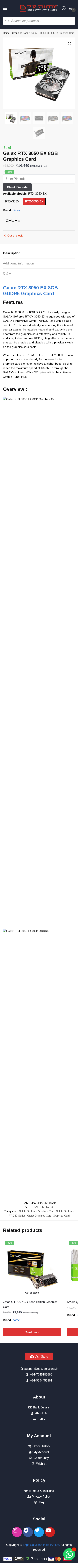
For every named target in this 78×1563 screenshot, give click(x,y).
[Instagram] (17, 1532)
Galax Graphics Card (39, 1215)
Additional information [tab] (18, 263)
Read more (32, 1332)
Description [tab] (12, 253)
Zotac (16, 1320)
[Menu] (9, 9)
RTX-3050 (12, 201)
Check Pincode (17, 187)
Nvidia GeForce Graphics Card (36, 1211)
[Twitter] (39, 1532)
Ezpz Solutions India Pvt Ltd (41, 1544)
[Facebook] (28, 1532)
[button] (69, 43)
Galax (16, 210)
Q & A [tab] (7, 273)
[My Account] (63, 8)
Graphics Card (20, 33)
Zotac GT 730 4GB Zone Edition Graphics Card (30, 1304)
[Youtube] (50, 1532)
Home (6, 33)
